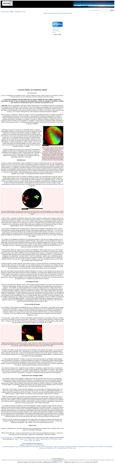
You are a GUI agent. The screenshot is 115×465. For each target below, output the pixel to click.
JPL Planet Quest (71, 448)
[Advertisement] (57, 18)
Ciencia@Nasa (81, 446)
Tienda (65, 13)
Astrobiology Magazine (8, 446)
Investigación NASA (20, 11)
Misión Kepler (73, 446)
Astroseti (69, 13)
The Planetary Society (63, 446)
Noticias (50, 13)
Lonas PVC (61, 462)
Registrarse (95, 10)
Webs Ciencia (56, 13)
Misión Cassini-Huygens (106, 446)
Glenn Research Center (50, 446)
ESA (55, 448)
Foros (61, 13)
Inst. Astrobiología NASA (92, 446)
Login (91, 10)
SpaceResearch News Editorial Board (34, 445)
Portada (45, 13)
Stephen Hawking (20, 446)
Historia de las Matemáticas (46, 448)
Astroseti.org (5, 11)
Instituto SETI (29, 446)
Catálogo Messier (61, 448)
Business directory (80, 462)
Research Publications (7, 437)
